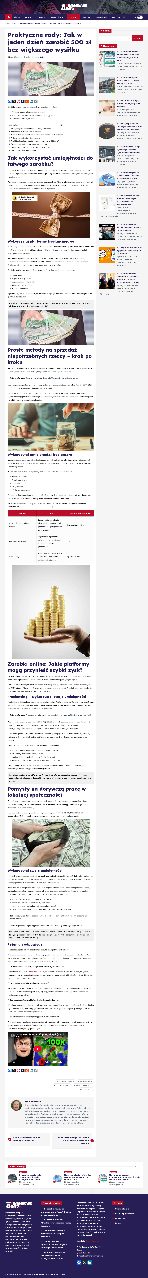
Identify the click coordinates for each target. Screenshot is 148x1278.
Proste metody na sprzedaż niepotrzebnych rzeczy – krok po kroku (37, 134)
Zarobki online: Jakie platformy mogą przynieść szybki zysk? (35, 141)
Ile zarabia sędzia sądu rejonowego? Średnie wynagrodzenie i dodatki (53, 1255)
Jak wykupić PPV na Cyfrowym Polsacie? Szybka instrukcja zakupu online (54, 1244)
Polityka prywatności (125, 1214)
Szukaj (106, 31)
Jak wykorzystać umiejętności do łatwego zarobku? (31, 128)
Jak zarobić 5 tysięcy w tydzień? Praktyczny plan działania (53, 1233)
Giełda (42, 17)
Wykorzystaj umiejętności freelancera (25, 138)
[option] (29, 1178)
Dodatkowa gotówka (66, 1081)
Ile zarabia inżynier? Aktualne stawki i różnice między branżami (56, 1223)
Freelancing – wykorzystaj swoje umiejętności (29, 144)
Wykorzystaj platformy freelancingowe (26, 131)
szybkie (77, 676)
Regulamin (120, 1218)
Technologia (101, 17)
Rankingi (87, 17)
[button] (135, 1166)
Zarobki (28, 17)
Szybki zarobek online (83, 1085)
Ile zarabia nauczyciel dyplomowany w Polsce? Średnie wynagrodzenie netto (56, 1212)
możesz (47, 471)
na (73, 676)
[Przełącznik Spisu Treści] (60, 125)
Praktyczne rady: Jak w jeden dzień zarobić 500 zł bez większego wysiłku (50, 23)
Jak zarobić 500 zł (62, 1085)
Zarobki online (86, 1089)
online (10, 188)
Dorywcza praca (86, 1081)
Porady (73, 17)
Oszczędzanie (118, 17)
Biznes (17, 17)
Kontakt (119, 1223)
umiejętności (34, 971)
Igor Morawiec (16, 56)
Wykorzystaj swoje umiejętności (23, 150)
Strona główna (11, 23)
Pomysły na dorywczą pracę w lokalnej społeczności (31, 147)
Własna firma (56, 17)
